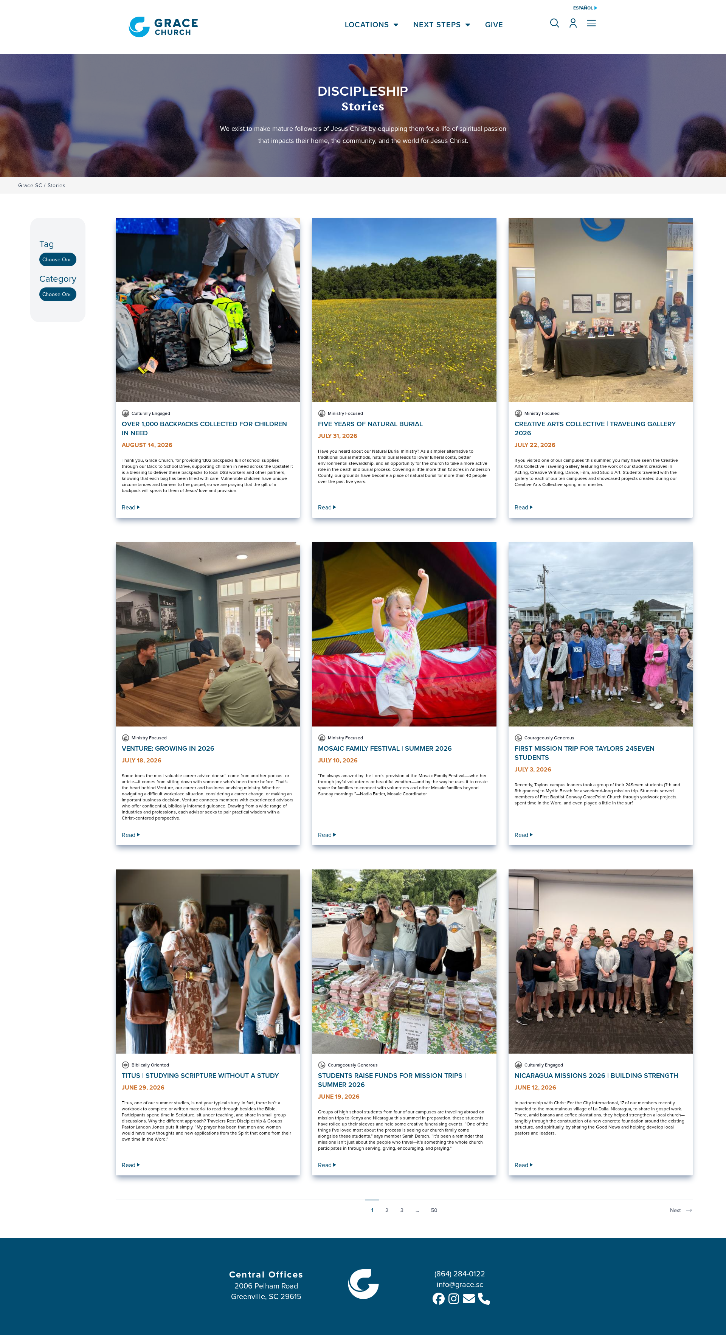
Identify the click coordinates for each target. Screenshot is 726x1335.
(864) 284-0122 (459, 1273)
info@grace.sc (460, 1284)
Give (494, 24)
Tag (46, 244)
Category (57, 278)
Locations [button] (367, 24)
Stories (57, 185)
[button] (555, 23)
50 (434, 1210)
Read (128, 507)
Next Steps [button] (437, 24)
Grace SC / (32, 185)
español (583, 8)
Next (675, 1210)
